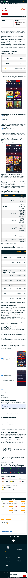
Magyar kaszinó (3, 3)
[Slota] (23, 9)
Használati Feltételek (19, 549)
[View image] (21, 359)
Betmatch (19, 561)
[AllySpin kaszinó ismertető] (24, 512)
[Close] (25, 573)
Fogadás (11, 501)
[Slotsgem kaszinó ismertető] (12, 503)
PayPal (8, 564)
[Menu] (2, 1)
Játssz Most (6, 519)
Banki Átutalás (8, 557)
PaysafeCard (8, 565)
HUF (8, 560)
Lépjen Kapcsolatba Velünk (19, 550)
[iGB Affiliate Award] (13, 540)
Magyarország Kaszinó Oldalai (10, 3)
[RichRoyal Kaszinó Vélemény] (24, 503)
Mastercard (8, 561)
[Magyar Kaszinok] (7, 1)
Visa (8, 568)
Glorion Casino (19, 560)
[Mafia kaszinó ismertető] (24, 508)
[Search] (25, 1)
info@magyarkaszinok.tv (8, 551)
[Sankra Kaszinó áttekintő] (12, 508)
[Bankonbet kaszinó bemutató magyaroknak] (12, 512)
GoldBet (19, 557)
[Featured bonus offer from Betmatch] (23, 1)
